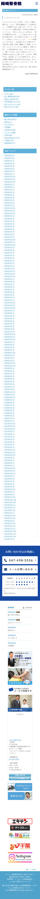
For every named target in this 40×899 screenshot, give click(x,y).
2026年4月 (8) (9, 166)
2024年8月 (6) (9, 218)
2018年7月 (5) (9, 405)
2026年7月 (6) (9, 158)
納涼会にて (8, 122)
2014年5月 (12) (9, 518)
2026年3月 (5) (9, 168)
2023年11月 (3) (9, 242)
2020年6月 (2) (9, 350)
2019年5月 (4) (9, 379)
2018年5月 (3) (9, 410)
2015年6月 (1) (9, 484)
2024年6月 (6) (9, 224)
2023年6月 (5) (9, 255)
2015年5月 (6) (9, 486)
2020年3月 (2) (9, 358)
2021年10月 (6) (9, 308)
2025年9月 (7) (9, 184)
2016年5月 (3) (9, 463)
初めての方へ (29, 874)
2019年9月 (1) (9, 368)
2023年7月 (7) (9, 253)
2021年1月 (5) (9, 331)
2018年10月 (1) (9, 397)
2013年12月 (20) (10, 531)
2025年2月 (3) (9, 203)
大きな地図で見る (15, 740)
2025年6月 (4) (9, 192)
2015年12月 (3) (9, 468)
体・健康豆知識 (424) (12, 96)
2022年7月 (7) (9, 284)
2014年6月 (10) (9, 515)
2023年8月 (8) (9, 250)
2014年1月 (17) (9, 528)
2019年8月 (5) (9, 371)
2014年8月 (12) (9, 510)
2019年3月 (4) (9, 384)
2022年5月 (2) (9, 289)
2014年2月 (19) (9, 526)
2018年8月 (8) (9, 402)
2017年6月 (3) (9, 439)
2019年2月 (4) (9, 387)
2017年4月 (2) (9, 444)
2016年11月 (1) (9, 452)
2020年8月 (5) (9, 344)
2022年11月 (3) (9, 274)
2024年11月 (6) (9, 210)
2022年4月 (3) (9, 292)
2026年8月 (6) (9, 155)
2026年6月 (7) (9, 161)
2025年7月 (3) (9, 189)
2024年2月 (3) (9, 234)
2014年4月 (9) (9, 521)
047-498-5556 (14, 759)
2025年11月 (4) (9, 179)
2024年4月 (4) (9, 229)
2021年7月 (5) (9, 316)
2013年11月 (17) (10, 534)
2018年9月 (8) (9, 400)
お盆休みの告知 (9, 130)
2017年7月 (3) (9, 436)
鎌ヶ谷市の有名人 (10, 119)
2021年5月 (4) (9, 321)
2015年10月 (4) (9, 473)
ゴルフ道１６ (9, 124)
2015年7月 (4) (9, 481)
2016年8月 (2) (9, 457)
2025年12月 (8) (9, 176)
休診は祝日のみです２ (12, 138)
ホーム (8, 874)
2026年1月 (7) (9, 174)
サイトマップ (26, 881)
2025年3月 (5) (9, 200)
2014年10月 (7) (9, 505)
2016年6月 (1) (9, 460)
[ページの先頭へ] (32, 869)
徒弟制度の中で (9, 143)
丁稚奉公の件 (9, 140)
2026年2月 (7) (9, 171)
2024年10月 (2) (9, 213)
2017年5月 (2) (9, 442)
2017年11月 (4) (9, 426)
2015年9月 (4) (9, 476)
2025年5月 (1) (9, 195)
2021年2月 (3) (9, 329)
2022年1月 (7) (9, 300)
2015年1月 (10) (9, 497)
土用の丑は (8, 135)
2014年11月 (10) (10, 502)
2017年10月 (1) (9, 429)
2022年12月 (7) (9, 271)
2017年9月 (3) (9, 431)
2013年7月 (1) (9, 539)
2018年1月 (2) (9, 421)
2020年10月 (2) (9, 339)
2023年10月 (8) (9, 245)
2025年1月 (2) (9, 205)
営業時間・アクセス (14, 879)
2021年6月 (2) (9, 318)
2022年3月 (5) (9, 295)
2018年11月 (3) (9, 394)
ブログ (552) (8, 94)
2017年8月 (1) (9, 434)
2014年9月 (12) (9, 507)
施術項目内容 (14, 877)
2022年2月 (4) (9, 297)
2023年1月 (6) (9, 268)
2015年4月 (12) (9, 489)
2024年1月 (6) (9, 237)
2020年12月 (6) (9, 334)
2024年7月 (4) (9, 221)
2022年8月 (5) (9, 281)
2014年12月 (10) (10, 500)
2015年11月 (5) (9, 471)
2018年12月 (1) (9, 392)
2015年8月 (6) (9, 478)
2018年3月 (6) (9, 415)
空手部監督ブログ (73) (12, 101)
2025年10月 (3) (9, 182)
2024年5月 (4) (9, 226)
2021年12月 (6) (9, 302)
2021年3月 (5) (9, 326)
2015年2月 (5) (9, 494)
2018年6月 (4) (9, 408)
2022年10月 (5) (9, 276)
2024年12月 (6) (9, 208)
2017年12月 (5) (9, 423)
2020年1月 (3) (9, 360)
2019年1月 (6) (9, 389)
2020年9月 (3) (9, 342)
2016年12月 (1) (9, 450)
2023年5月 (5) (9, 258)
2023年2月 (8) (9, 266)
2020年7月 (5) (9, 347)
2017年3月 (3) (9, 447)
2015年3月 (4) (9, 492)
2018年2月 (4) (9, 418)
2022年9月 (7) (9, 279)
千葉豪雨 (7, 127)
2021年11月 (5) (9, 305)
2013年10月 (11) (10, 536)
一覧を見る (28, 607)
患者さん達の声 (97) (11, 99)
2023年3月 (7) (9, 263)
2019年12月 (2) (9, 363)
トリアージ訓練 (9, 132)
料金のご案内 (25, 877)
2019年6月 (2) (9, 376)
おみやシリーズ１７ (15, 622)
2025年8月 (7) (9, 187)
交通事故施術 (27, 879)
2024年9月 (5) (9, 216)
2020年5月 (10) (9, 352)
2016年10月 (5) (9, 455)
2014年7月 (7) (9, 513)
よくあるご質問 (14, 881)
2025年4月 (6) (9, 197)
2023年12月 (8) (9, 239)
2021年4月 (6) (9, 323)
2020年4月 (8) (9, 355)
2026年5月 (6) (9, 163)
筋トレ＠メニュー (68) (12, 104)
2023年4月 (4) (9, 260)
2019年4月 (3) (9, 381)
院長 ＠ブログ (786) (11, 107)
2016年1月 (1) (9, 465)
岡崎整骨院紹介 (17, 874)
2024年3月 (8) (9, 231)
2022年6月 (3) (9, 287)
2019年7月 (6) (9, 373)
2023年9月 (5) (9, 247)
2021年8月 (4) (9, 313)
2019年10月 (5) (9, 365)
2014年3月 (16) (9, 523)
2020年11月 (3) (9, 337)
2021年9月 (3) (9, 310)
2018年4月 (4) (9, 413)
